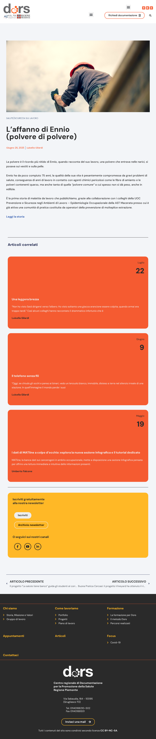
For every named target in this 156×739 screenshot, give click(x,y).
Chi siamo (10, 608)
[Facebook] (143, 7)
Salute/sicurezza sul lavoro (22, 118)
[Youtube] (147, 7)
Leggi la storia (15, 216)
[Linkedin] (151, 7)
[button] (128, 7)
